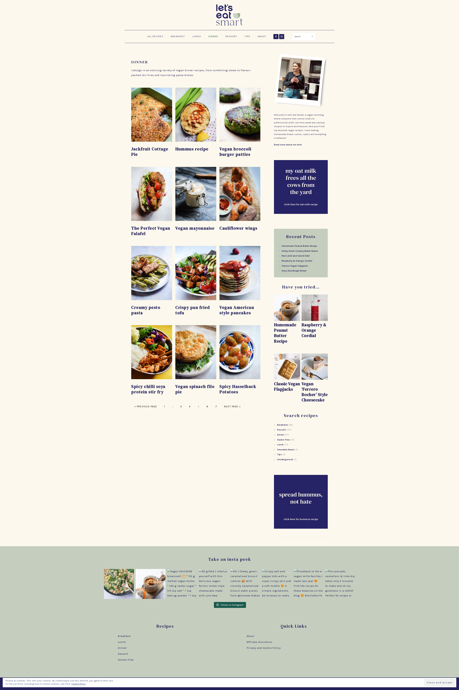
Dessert (281, 429)
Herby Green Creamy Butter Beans (300, 251)
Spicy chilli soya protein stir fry (148, 389)
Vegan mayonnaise (194, 228)
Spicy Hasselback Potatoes (237, 389)
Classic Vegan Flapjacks (295, 266)
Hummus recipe (192, 149)
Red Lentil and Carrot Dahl (296, 256)
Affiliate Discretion (259, 642)
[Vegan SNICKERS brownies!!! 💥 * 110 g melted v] (182, 584)
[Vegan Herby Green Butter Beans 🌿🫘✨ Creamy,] (119, 584)
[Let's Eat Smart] (229, 26)
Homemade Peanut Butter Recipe (299, 246)
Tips (279, 454)
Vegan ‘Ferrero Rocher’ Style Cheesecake (315, 392)
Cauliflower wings (238, 228)
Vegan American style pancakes (236, 310)
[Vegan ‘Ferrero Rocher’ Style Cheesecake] (315, 379)
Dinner (280, 434)
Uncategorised (285, 459)
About (250, 636)
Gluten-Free (283, 439)
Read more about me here (288, 144)
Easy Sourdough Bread (294, 270)
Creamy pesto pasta (145, 310)
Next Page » (232, 406)
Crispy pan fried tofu (192, 310)
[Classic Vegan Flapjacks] (287, 379)
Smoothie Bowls (286, 449)
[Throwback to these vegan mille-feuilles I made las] (308, 584)
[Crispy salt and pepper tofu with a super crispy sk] (277, 584)
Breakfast (282, 425)
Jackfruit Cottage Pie (149, 151)
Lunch (280, 444)
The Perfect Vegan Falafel (150, 230)
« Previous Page (145, 406)
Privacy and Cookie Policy (264, 647)
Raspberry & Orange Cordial (297, 261)
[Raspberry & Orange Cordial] (315, 320)
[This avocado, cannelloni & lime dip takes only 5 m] (340, 584)
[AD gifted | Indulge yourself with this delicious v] (214, 584)
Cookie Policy (78, 684)
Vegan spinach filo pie (194, 389)
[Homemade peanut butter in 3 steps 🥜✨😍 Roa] (150, 584)
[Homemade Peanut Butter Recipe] (287, 320)
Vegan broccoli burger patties (235, 151)
